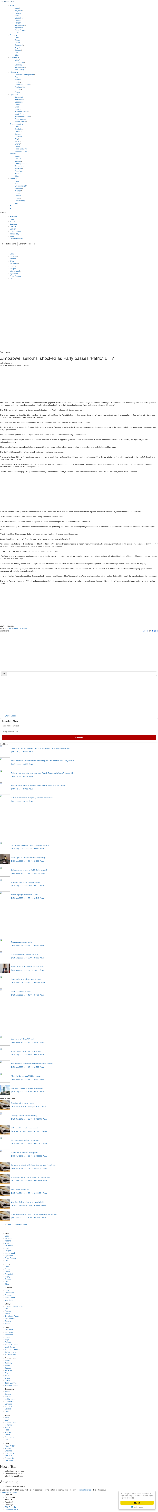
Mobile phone (20, 163)
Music (17, 126)
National (18, 13)
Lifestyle (13, 72)
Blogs (17, 106)
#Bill (9, 628)
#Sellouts (23, 628)
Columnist (19, 97)
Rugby (17, 47)
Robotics (18, 171)
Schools (18, 50)
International (20, 25)
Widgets (8, 1448)
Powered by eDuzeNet (9, 1492)
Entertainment (15, 124)
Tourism (18, 195)
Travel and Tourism (22, 84)
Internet (18, 161)
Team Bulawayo (21, 148)
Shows (17, 144)
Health (17, 20)
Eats (16, 77)
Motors (17, 156)
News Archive (10, 1446)
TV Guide (18, 136)
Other (17, 55)
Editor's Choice (25, 243)
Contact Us (9, 1458)
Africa (17, 15)
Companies (19, 62)
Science (18, 173)
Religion (18, 22)
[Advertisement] (79, 298)
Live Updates (12, 715)
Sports (12, 35)
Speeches (19, 102)
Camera (18, 158)
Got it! (137, 1502)
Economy (18, 64)
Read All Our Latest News (16, 1224)
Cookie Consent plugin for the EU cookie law (137, 1507)
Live (16, 32)
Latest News (11, 243)
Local (17, 8)
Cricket (17, 42)
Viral (16, 203)
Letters (17, 104)
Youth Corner (20, 114)
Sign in (145, 631)
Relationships (20, 87)
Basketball (19, 45)
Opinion (13, 94)
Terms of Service (84, 1490)
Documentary (20, 200)
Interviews (19, 99)
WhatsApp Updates (22, 116)
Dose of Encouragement (24, 74)
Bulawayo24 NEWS (7, 1)
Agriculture (19, 27)
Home (14, 216)
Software (18, 168)
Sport (17, 183)
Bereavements (20, 119)
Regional (18, 10)
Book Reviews (20, 121)
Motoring (18, 188)
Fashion (18, 79)
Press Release (20, 30)
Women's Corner (21, 111)
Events (17, 146)
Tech (12, 153)
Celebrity (18, 129)
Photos (17, 92)
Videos (13, 178)
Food (17, 193)
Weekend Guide (21, 151)
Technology (14, 233)
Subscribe (79, 737)
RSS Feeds (9, 1453)
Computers (19, 166)
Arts (16, 139)
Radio (17, 141)
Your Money (19, 69)
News (12, 5)
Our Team (9, 1460)
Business (13, 57)
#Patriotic (15, 628)
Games (17, 134)
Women (18, 190)
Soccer (17, 40)
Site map (8, 1450)
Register (154, 631)
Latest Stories (15, 238)
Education (19, 18)
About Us (8, 1455)
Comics (18, 89)
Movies (17, 131)
